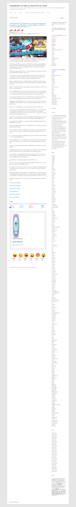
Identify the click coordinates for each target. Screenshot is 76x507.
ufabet (53, 328)
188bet (53, 161)
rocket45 (53, 284)
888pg (53, 166)
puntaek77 (53, 277)
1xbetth (53, 164)
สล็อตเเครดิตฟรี (54, 392)
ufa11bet (53, 322)
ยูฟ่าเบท (53, 360)
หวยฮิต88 (53, 402)
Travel (53, 321)
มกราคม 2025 (54, 460)
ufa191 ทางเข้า (54, 324)
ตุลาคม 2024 (54, 464)
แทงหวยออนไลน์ (54, 422)
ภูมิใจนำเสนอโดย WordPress (14, 501)
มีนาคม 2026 (54, 440)
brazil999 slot (54, 185)
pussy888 (53, 48)
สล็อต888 (53, 374)
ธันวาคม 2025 (54, 444)
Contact (20, 12)
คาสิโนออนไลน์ (54, 340)
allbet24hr (53, 174)
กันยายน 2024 (54, 465)
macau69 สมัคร (54, 229)
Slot (52, 302)
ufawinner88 (54, 334)
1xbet (53, 55)
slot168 (53, 305)
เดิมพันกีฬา (53, 410)
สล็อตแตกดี (53, 394)
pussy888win (54, 281)
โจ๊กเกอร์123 (54, 425)
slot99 (53, 42)
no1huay (53, 232)
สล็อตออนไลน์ (54, 99)
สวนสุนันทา (54, 395)
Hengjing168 (54, 39)
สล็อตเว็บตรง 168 (54, 391)
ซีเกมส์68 (53, 341)
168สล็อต (53, 159)
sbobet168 (53, 294)
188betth (53, 162)
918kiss (53, 72)
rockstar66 (53, 285)
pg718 (53, 247)
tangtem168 (54, 315)
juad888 (53, 219)
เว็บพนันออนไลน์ (54, 417)
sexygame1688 (54, 301)
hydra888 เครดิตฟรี (55, 207)
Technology (54, 317)
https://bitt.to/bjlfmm (14, 191)
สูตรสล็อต (53, 397)
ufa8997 (53, 327)
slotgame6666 (54, 307)
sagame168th (54, 289)
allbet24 (53, 61)
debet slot (53, 188)
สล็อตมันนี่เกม (54, 385)
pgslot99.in (54, 261)
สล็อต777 (53, 372)
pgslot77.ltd (54, 258)
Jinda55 (53, 211)
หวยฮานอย (53, 401)
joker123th (53, 217)
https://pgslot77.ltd (55, 86)
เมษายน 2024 (54, 471)
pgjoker (38, 112)
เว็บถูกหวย (53, 414)
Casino (53, 187)
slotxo (53, 51)
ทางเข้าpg (53, 345)
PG (52, 242)
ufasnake (53, 332)
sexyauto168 (54, 298)
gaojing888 (53, 199)
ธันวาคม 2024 (54, 461)
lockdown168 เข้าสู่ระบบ (56, 227)
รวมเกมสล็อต (54, 361)
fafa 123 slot (54, 192)
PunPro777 (54, 272)
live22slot (53, 225)
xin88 (53, 335)
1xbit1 (53, 165)
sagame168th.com (55, 291)
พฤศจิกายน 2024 (54, 463)
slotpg (53, 52)
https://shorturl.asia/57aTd (15, 194)
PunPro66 (53, 269)
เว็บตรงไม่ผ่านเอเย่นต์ (55, 412)
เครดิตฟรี (53, 407)
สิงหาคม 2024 (54, 467)
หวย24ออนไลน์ (54, 400)
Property (53, 268)
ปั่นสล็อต (53, 351)
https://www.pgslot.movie (56, 98)
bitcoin (53, 181)
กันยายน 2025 (54, 448)
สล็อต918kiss (54, 378)
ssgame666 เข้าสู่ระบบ (55, 312)
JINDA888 (53, 45)
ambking (53, 177)
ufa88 (53, 325)
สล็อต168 (53, 367)
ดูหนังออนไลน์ (54, 65)
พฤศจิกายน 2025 (54, 445)
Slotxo (53, 308)
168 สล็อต (53, 158)
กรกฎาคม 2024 (54, 468)
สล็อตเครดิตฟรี (54, 388)
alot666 (53, 175)
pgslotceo (53, 262)
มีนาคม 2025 (54, 457)
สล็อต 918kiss (54, 365)
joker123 (53, 38)
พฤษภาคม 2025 (54, 454)
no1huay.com (54, 234)
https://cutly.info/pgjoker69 (15, 188)
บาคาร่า (53, 84)
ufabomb (53, 331)
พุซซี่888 (53, 81)
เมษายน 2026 (54, 438)
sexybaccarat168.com (55, 299)
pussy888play (54, 279)
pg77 (52, 248)
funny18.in (53, 198)
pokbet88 (53, 267)
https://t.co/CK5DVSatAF (14, 197)
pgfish (53, 251)
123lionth (53, 156)
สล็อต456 (53, 368)
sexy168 (53, 297)
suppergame (54, 314)
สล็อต (53, 364)
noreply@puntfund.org (19, 244)
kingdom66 (54, 221)
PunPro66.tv (54, 271)
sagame (53, 76)
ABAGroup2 (54, 172)
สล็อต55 (53, 370)
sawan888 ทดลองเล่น (55, 292)
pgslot (53, 46)
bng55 (53, 184)
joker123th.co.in (54, 218)
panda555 (53, 239)
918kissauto (54, 169)
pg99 (52, 88)
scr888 (53, 295)
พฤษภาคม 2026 (54, 437)
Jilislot (53, 209)
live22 (53, 91)
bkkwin (53, 182)
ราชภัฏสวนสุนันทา (55, 362)
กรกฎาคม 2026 (54, 434)
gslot (52, 85)
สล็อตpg (53, 381)
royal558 (53, 287)
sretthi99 (53, 311)
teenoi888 (53, 318)
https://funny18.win (55, 58)
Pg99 (52, 249)
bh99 (52, 179)
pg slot (53, 62)
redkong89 (53, 282)
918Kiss (53, 168)
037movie (53, 155)
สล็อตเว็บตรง (54, 41)
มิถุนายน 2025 (54, 452)
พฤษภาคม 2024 (54, 470)
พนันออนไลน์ (54, 355)
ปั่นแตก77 (53, 354)
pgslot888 (53, 59)
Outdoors (53, 237)
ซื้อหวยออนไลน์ (54, 104)
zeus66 (53, 337)
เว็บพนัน (53, 415)
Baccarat (53, 178)
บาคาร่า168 (54, 348)
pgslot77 (53, 257)
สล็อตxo (53, 382)
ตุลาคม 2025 (54, 447)
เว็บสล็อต (53, 418)
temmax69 (53, 320)
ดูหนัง (53, 92)
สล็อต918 (53, 377)
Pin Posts (48, 12)
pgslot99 (53, 259)
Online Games (54, 235)
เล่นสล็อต (53, 411)
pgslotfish (53, 264)
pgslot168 (53, 255)
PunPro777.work (55, 274)
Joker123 (53, 214)
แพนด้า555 (53, 424)
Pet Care (53, 241)
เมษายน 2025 (54, 455)
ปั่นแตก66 (53, 352)
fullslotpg (53, 89)
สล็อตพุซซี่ (53, 384)
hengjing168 (54, 204)
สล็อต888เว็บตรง (54, 375)
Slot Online (54, 304)
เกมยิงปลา (53, 405)
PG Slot (53, 244)
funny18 (57, 480)
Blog (15, 12)
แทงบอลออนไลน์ (54, 421)
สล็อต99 (53, 380)
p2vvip (53, 238)
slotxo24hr (53, 309)
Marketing (53, 231)
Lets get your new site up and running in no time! (34, 12)
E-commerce (54, 191)
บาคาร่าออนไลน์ (54, 101)
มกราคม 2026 (54, 442)
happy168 (53, 201)
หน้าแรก (11, 12)
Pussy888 (53, 278)
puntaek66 (53, 275)
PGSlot (53, 254)
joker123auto (54, 215)
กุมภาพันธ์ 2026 (54, 441)
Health (53, 202)
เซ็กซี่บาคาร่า (54, 408)
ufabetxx (53, 330)
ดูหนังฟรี (53, 79)
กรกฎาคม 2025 (54, 451)
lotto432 (53, 228)
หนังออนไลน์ (54, 398)
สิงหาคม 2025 (54, 450)
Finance (53, 195)
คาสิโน (53, 338)
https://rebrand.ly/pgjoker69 (15, 185)
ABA (52, 171)
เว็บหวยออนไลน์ (54, 420)
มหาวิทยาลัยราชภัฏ (55, 358)
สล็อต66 (53, 371)
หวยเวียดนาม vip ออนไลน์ (56, 404)
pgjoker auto (19, 267)
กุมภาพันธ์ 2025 (54, 458)
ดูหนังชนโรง (54, 96)
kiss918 (53, 222)
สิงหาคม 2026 (54, 432)
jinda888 (53, 212)
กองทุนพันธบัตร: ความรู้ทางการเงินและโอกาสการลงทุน (28, 6)
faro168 (53, 194)
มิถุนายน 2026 (54, 435)
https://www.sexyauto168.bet (57, 49)
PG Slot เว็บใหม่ (54, 245)
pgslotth (53, 265)
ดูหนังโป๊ (53, 54)
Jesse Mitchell (17, 242)
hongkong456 (54, 205)
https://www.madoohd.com (57, 75)
